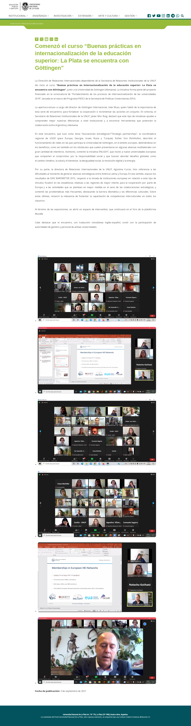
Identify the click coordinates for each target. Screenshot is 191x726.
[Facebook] (149, 16)
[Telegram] (173, 16)
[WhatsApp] (178, 16)
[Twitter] (154, 16)
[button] (27, 15)
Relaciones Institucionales (32, 23)
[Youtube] (159, 16)
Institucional (15, 23)
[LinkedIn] (168, 16)
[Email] (46, 39)
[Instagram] (163, 16)
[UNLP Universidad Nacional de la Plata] (24, 6)
